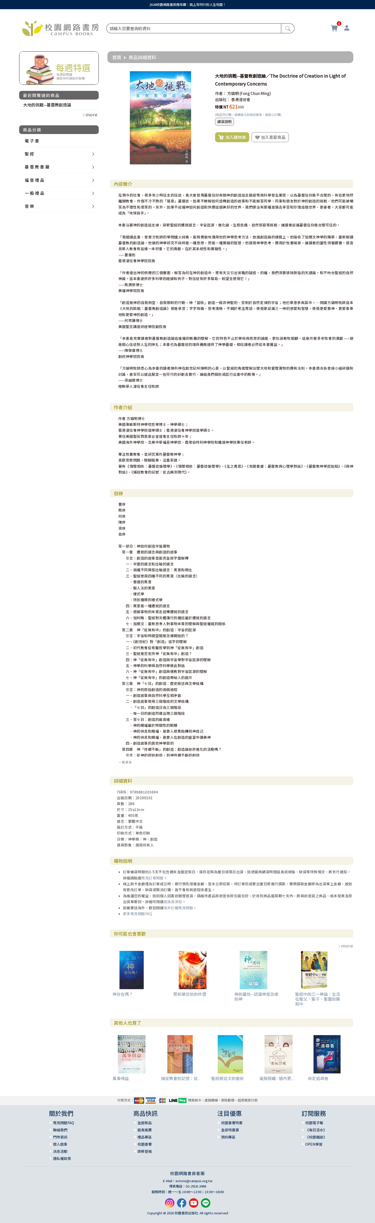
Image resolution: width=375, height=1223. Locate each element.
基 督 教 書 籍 (37, 167)
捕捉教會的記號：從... (181, 1078)
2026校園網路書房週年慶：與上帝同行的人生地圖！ (187, 4)
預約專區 (228, 1137)
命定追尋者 (318, 1078)
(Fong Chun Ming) (255, 93)
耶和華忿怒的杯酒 (189, 994)
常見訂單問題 (152, 877)
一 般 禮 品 (34, 193)
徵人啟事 (60, 1144)
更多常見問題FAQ (137, 913)
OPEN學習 (313, 1144)
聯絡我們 (60, 1129)
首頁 (116, 57)
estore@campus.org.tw (194, 1180)
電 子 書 (32, 141)
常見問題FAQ (63, 1122)
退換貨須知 (173, 901)
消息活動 (60, 1151)
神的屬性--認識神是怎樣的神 (256, 996)
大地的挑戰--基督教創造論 (47, 105)
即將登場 (145, 1151)
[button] (202, 76)
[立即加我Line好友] (205, 1205)
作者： (221, 93)
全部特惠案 (230, 1129)
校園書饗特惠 (232, 1122)
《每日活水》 (316, 1129)
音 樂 (29, 206)
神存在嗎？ (122, 994)
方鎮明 (233, 93)
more (347, 945)
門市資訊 (60, 1137)
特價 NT (222, 107)
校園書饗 (145, 1144)
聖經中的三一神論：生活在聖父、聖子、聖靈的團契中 (317, 999)
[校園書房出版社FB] (181, 1205)
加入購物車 (234, 137)
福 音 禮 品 (34, 180)
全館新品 (145, 1122)
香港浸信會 (240, 99)
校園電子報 (314, 1122)
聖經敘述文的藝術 (227, 1078)
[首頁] (60, 28)
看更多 (127, 762)
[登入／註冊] (347, 29)
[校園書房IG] (169, 1205)
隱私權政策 (62, 1158)
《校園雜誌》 (316, 1137)
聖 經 (29, 154)
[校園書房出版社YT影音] (193, 1205)
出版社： (222, 99)
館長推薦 (145, 1129)
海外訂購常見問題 (178, 907)
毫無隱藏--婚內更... (276, 1078)
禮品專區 (145, 1137)
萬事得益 (120, 1078)
